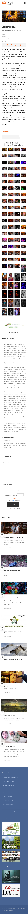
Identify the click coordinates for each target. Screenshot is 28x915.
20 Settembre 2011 (7, 664)
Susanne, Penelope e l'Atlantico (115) (10, 777)
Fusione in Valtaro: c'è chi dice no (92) (10, 792)
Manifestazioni (6, 137)
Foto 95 (4, 41)
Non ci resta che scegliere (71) (9, 811)
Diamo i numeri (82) (7, 796)
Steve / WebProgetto (7, 910)
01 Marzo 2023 (7, 760)
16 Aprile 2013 (6, 575)
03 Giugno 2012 (7, 692)
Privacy (14, 498)
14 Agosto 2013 (6, 36)
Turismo (16, 135)
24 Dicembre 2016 (7, 723)
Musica (10, 135)
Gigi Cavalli (5, 34)
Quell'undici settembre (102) (9, 781)
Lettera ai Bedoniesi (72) (8, 804)
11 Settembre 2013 (7, 547)
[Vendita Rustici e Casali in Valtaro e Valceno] (11, 829)
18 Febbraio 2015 (7, 608)
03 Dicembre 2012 (7, 636)
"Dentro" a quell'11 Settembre (13, 538)
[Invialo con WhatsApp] (16, 45)
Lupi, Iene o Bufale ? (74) (8, 800)
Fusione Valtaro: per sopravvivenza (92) (11, 789)
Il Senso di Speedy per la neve (13, 659)
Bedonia (4, 135)
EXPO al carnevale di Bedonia (13, 598)
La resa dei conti (9, 746)
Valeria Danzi (5, 131)
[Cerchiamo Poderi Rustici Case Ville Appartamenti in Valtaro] (14, 325)
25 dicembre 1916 (9, 715)
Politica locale (15, 137)
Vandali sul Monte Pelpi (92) (9, 785)
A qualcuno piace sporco (12, 571)
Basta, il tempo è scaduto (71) (9, 807)
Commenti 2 (5, 39)
